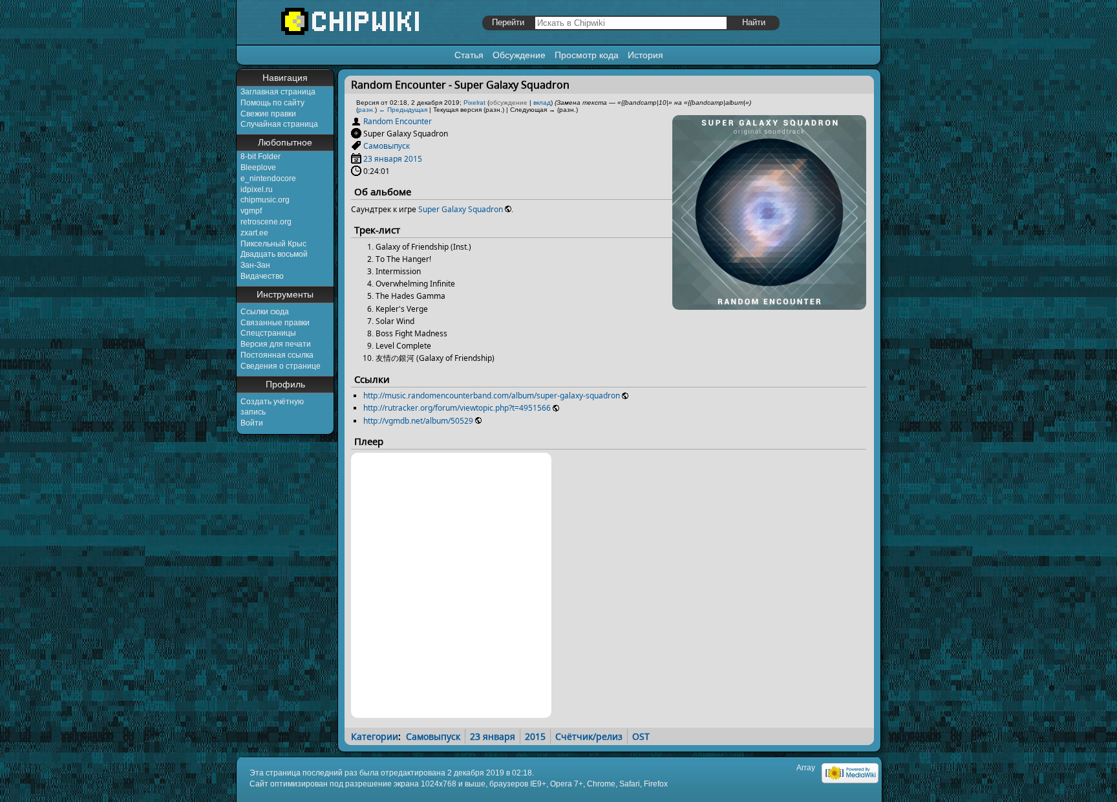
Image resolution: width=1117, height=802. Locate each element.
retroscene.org (266, 221)
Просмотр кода (587, 55)
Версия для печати (275, 344)
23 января (382, 158)
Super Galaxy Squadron (460, 209)
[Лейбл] (356, 145)
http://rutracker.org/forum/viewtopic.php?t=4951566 (457, 407)
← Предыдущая (403, 109)
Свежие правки (268, 113)
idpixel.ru (256, 189)
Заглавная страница (277, 91)
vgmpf (251, 210)
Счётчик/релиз (588, 736)
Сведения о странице (280, 366)
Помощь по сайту (272, 102)
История (645, 55)
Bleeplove (258, 167)
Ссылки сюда (264, 311)
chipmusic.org (265, 199)
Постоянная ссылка (277, 355)
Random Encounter (397, 121)
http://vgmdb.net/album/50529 (418, 420)
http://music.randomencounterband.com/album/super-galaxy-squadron (491, 395)
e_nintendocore (268, 178)
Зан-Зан (255, 265)
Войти (251, 423)
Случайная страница (279, 124)
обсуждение (508, 102)
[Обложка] (769, 304)
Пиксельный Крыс (273, 243)
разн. (366, 109)
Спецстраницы (268, 333)
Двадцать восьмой (274, 254)
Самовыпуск (386, 145)
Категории (374, 736)
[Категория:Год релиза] (356, 158)
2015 (413, 158)
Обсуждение (519, 55)
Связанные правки (275, 322)
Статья (469, 55)
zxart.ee (254, 232)
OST (641, 736)
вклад (542, 102)
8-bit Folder (260, 156)
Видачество (262, 276)
